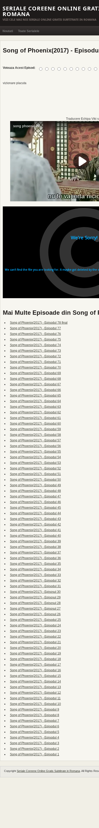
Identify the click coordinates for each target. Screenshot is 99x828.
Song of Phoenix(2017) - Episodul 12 (35, 692)
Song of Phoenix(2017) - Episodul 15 (35, 676)
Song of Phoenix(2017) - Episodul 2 (34, 749)
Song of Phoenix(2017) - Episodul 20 (35, 648)
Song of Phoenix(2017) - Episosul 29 (35, 597)
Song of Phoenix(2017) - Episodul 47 (35, 496)
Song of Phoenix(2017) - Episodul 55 (35, 451)
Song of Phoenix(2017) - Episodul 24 (35, 625)
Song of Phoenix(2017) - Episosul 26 (35, 614)
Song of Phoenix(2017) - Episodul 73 (35, 350)
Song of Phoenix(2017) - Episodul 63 (35, 407)
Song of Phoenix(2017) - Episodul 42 (35, 524)
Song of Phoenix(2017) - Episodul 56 (35, 446)
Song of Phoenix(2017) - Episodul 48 (35, 491)
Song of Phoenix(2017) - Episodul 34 (35, 569)
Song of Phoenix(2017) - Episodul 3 (34, 743)
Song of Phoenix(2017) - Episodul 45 (35, 507)
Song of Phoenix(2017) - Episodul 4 (34, 737)
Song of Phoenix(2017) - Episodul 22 (35, 636)
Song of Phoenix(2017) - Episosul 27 (35, 608)
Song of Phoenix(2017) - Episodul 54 (35, 457)
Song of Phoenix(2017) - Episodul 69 (35, 373)
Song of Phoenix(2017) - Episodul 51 (35, 474)
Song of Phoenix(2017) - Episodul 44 (35, 513)
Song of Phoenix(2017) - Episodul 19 (35, 653)
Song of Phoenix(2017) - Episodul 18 (35, 659)
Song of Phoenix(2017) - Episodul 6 (34, 726)
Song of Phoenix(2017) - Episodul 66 (35, 390)
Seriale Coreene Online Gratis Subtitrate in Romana (48, 770)
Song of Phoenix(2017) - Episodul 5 (34, 732)
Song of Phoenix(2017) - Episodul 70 (35, 367)
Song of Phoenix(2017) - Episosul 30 (35, 592)
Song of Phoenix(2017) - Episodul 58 (35, 435)
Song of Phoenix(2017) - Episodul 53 (35, 463)
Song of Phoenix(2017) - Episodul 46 (35, 502)
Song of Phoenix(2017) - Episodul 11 (35, 698)
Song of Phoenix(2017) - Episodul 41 (35, 530)
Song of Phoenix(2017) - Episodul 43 (35, 519)
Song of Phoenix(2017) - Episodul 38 (35, 547)
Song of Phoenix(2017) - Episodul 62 (35, 412)
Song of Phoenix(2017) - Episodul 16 (35, 670)
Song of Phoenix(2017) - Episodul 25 (35, 620)
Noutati (8, 31)
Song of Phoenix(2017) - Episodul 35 (35, 564)
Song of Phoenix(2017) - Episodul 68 (35, 378)
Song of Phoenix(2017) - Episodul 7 (34, 720)
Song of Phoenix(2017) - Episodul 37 (35, 552)
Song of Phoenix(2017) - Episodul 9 (34, 709)
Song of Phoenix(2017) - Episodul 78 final (39, 322)
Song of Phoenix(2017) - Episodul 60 (35, 423)
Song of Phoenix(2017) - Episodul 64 (35, 401)
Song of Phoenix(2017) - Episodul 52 (35, 468)
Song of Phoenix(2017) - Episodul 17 (35, 664)
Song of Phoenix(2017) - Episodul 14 (35, 681)
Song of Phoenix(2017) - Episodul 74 (35, 345)
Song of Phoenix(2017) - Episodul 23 (35, 631)
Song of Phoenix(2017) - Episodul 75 (35, 339)
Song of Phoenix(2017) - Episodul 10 (35, 704)
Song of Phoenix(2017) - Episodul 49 (35, 485)
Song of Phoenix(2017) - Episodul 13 (35, 687)
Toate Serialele (28, 31)
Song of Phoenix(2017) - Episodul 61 (35, 418)
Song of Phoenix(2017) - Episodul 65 (35, 395)
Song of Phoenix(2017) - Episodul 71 (35, 362)
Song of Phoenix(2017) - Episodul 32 (35, 580)
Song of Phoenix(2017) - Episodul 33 (35, 575)
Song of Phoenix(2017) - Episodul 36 (35, 558)
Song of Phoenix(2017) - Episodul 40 (35, 535)
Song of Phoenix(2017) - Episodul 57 (35, 440)
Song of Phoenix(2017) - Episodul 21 (35, 642)
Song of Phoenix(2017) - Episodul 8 (34, 715)
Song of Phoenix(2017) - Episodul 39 (35, 541)
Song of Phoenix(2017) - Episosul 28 (35, 603)
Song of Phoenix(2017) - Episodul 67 (35, 384)
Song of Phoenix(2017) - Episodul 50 (35, 479)
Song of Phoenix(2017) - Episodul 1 (34, 754)
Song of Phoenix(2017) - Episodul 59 (35, 429)
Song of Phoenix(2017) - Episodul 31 (35, 586)
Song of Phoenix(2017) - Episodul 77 (35, 328)
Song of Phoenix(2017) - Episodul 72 (35, 356)
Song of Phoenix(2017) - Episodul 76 (35, 334)
